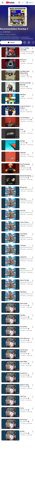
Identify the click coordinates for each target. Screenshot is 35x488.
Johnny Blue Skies (24, 168)
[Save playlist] (24, 42)
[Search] (19, 2)
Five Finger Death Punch (26, 51)
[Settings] (23, 2)
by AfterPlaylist (6, 32)
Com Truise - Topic (24, 154)
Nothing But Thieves (25, 119)
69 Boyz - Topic (24, 110)
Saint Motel (23, 142)
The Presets (23, 86)
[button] (17, 16)
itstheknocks (23, 75)
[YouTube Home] (10, 2)
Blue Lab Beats (24, 305)
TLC (21, 96)
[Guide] (2, 2)
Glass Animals (23, 177)
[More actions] (33, 42)
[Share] (29, 42)
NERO (21, 61)
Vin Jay (22, 131)
